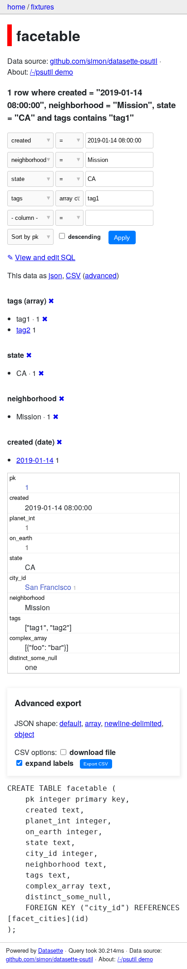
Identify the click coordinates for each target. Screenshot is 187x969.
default (70, 723)
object (24, 734)
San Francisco (48, 587)
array (93, 723)
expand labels (49, 763)
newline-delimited (133, 723)
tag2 (23, 329)
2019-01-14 (35, 460)
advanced (101, 275)
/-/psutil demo (51, 71)
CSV (73, 275)
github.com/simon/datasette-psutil (103, 61)
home (16, 6)
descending (83, 237)
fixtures (42, 6)
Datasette (50, 950)
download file (92, 752)
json (55, 275)
